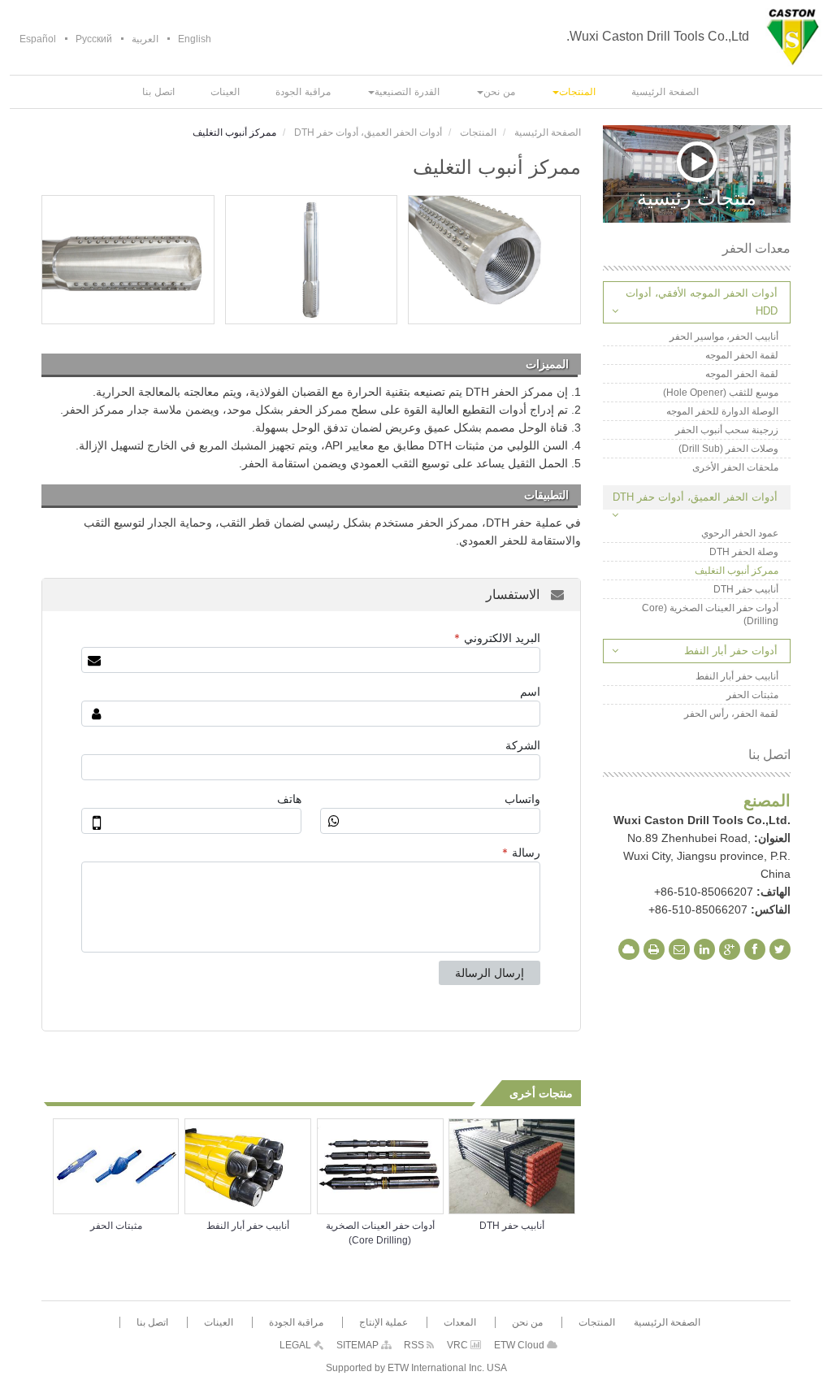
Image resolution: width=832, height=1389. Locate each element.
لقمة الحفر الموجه (741, 355)
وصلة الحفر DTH (743, 552)
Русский (94, 39)
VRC (458, 1345)
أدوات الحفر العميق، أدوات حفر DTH (368, 132)
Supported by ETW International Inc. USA (416, 1368)
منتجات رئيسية (696, 196)
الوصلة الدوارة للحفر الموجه (722, 411)
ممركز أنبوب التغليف (736, 570)
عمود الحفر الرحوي (739, 533)
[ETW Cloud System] (628, 949)
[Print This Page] (654, 949)
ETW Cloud (520, 1345)
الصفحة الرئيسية (547, 132)
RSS (415, 1345)
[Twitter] (780, 949)
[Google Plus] (729, 949)
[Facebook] (754, 949)
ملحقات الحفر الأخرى (735, 467)
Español (38, 39)
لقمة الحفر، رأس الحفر (731, 713)
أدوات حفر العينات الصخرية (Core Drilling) (380, 1233)
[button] (573, 92)
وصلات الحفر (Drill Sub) (728, 448)
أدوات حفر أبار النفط (731, 651)
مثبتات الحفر (116, 1225)
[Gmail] (679, 949)
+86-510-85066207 (703, 891)
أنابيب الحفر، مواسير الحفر (724, 336)
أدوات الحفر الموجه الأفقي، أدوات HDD (702, 302)
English (194, 39)
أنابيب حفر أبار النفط (247, 1225)
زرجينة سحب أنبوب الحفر (726, 430)
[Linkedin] (704, 949)
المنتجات (478, 132)
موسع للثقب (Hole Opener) (720, 392)
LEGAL (297, 1345)
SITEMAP (358, 1345)
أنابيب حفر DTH (511, 1225)
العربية (145, 39)
